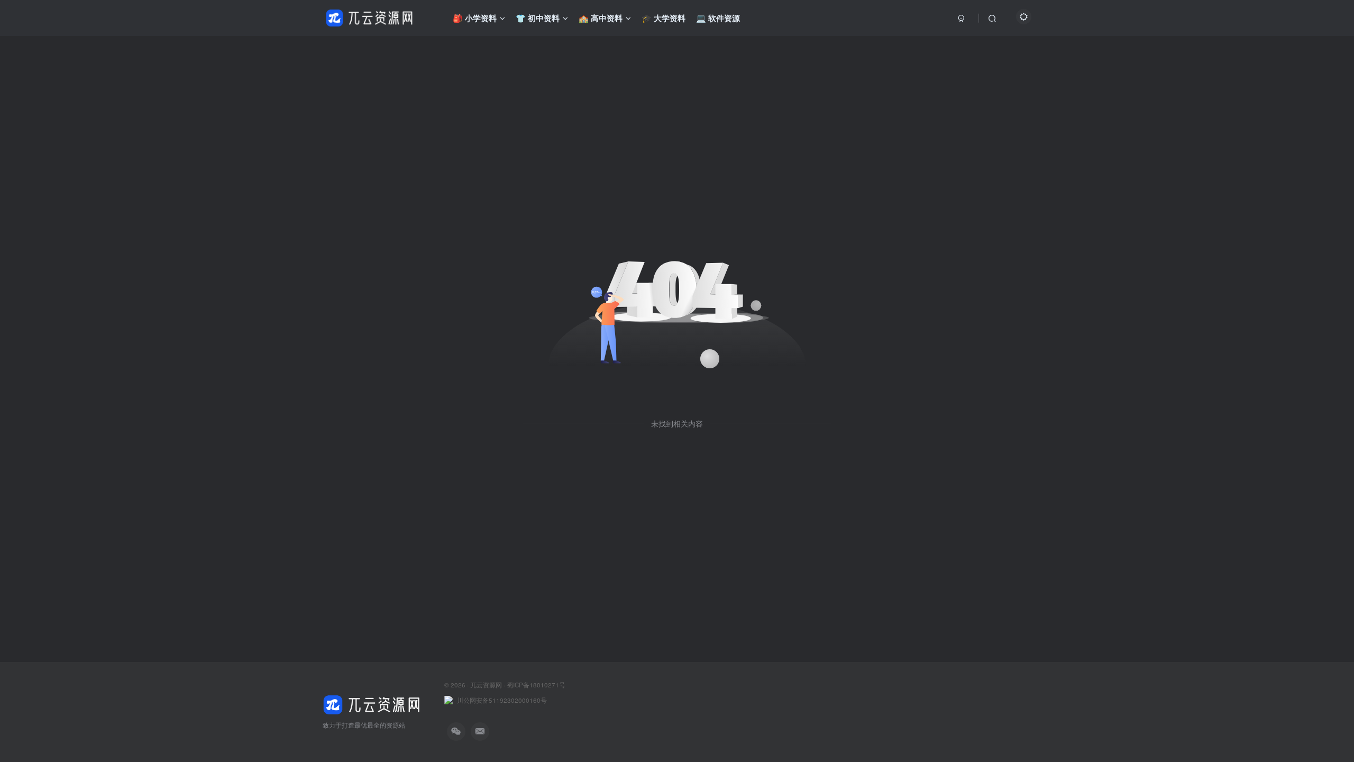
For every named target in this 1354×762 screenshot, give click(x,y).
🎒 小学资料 (475, 18)
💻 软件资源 (718, 18)
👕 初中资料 (538, 18)
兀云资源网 (486, 685)
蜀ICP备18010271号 (536, 685)
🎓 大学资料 (663, 18)
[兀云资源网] (373, 703)
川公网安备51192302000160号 (502, 700)
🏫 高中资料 (601, 18)
